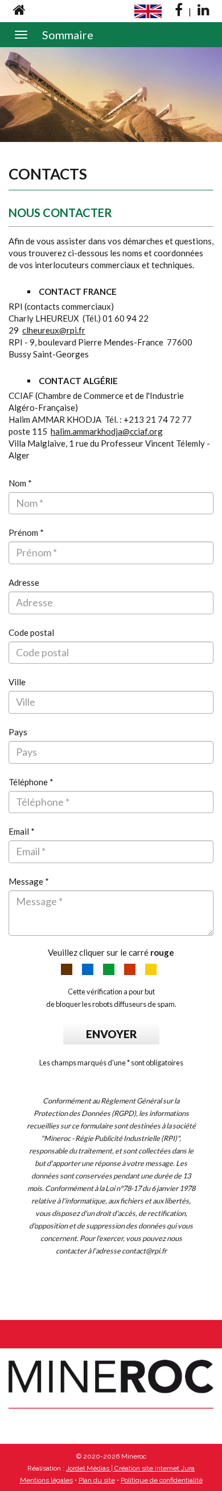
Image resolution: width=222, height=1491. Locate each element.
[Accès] (19, 10)
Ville (17, 682)
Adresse (24, 582)
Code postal (31, 632)
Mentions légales (46, 1480)
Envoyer (111, 1033)
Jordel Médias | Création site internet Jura (130, 1468)
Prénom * (26, 532)
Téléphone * (31, 782)
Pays (18, 732)
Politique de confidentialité (162, 1480)
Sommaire (67, 34)
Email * (22, 831)
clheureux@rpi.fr (53, 330)
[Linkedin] (203, 10)
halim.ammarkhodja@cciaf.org (107, 431)
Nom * (20, 483)
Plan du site (97, 1480)
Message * (29, 881)
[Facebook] (178, 10)
